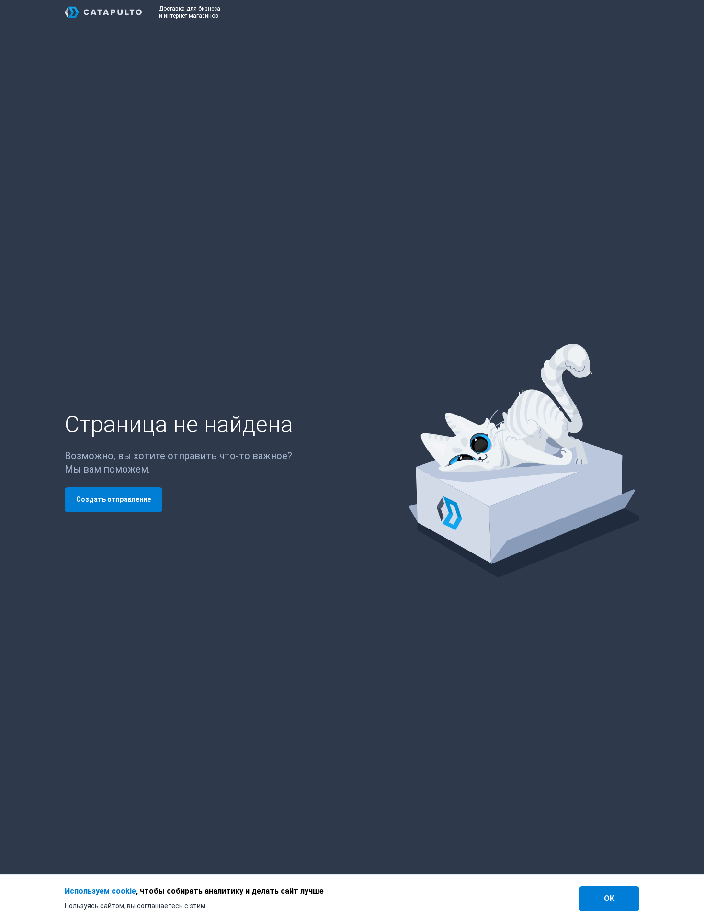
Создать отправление (113, 499)
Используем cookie (100, 891)
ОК (609, 898)
